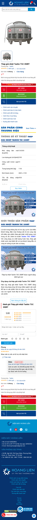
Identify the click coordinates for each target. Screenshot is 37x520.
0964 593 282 (28, 457)
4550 (20, 178)
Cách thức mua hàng (10, 116)
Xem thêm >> (31, 128)
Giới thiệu (19, 504)
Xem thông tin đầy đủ (18, 301)
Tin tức (19, 498)
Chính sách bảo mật (9, 119)
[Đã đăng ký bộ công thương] (25, 512)
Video (19, 502)
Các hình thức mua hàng (18, 491)
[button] (34, 56)
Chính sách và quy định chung (18, 478)
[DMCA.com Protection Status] (10, 512)
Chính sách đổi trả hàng (10, 113)
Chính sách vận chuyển (10, 107)
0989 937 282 (9, 457)
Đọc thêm (18, 188)
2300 (20, 157)
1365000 (21, 151)
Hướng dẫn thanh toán (10, 121)
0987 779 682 (18, 457)
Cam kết (18, 487)
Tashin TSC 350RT (28, 236)
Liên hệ (19, 500)
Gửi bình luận (8, 343)
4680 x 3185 (22, 173)
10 (19, 162)
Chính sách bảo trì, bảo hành (12, 110)
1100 (20, 169)
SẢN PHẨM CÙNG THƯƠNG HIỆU (12, 129)
